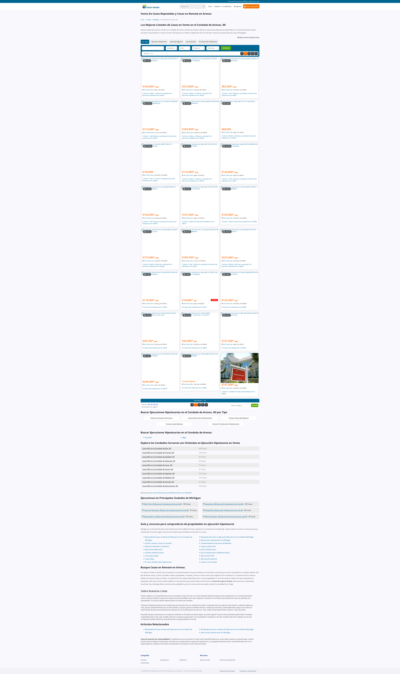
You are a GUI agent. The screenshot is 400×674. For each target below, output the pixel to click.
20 (148, 404)
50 (157, 404)
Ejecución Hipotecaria (159, 42)
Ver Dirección (148, 90)
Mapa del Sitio (205, 660)
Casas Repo (149, 559)
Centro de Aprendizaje (227, 660)
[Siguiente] (256, 53)
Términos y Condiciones (248, 671)
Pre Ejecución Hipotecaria (208, 42)
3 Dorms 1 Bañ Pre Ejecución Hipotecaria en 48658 (239, 222)
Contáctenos (227, 6)
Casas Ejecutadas (152, 556)
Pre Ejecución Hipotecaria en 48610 (194, 307)
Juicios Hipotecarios (208, 549)
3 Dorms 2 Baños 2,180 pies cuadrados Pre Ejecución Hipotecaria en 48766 (197, 94)
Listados (217, 6)
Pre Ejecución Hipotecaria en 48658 (234, 307)
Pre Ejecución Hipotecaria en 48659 (194, 388)
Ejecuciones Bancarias (153, 549)
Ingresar (238, 6)
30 (151, 404)
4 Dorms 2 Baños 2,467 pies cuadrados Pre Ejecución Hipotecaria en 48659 (236, 265)
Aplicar (226, 48)
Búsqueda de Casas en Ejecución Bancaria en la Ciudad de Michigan (227, 537)
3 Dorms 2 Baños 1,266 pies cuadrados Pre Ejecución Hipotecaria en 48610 (157, 94)
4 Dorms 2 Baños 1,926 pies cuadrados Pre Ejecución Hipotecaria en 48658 (197, 137)
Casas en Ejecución (208, 546)
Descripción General (209, 559)
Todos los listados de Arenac (161, 418)
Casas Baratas (191, 42)
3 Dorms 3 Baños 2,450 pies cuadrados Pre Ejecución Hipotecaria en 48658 (157, 265)
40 (154, 404)
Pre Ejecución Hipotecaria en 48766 (154, 307)
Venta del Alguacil (176, 42)
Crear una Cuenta (252, 6)
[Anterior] (242, 53)
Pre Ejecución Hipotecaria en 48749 (154, 389)
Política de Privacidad (227, 671)
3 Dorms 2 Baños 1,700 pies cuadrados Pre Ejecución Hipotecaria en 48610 (197, 180)
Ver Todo (145, 42)
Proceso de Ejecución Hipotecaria (158, 562)
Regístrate (183, 660)
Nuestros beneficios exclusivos (157, 546)
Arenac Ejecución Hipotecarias (200, 418)
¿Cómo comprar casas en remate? (158, 543)
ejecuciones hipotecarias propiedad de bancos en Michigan (170, 493)
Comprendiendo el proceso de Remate (216, 543)
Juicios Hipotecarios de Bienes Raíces (215, 553)
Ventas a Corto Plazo (209, 562)
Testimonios (145, 663)
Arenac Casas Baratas (174, 424)
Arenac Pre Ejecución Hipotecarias (225, 424)
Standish (148, 437)
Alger (184, 437)
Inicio (210, 6)
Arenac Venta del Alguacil (239, 418)
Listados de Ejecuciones (154, 553)
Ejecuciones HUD (207, 556)
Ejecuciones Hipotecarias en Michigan (215, 540)
